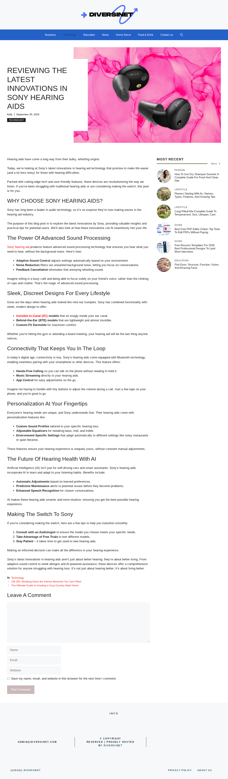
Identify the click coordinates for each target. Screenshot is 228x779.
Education (89, 34)
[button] (181, 34)
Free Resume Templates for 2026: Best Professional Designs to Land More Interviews (195, 248)
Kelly (9, 114)
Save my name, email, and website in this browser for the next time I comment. (63, 678)
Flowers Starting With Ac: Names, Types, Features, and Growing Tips (195, 195)
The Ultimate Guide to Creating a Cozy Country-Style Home (44, 585)
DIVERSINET (113, 745)
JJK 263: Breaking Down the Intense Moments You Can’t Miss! (46, 581)
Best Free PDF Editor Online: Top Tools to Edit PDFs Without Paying (197, 231)
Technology (69, 34)
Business (50, 34)
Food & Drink (145, 34)
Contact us (166, 34)
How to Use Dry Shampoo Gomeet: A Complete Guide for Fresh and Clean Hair (197, 177)
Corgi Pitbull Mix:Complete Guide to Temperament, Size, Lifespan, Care (195, 213)
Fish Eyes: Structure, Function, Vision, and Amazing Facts (197, 266)
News (105, 34)
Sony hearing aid (18, 247)
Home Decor (123, 34)
